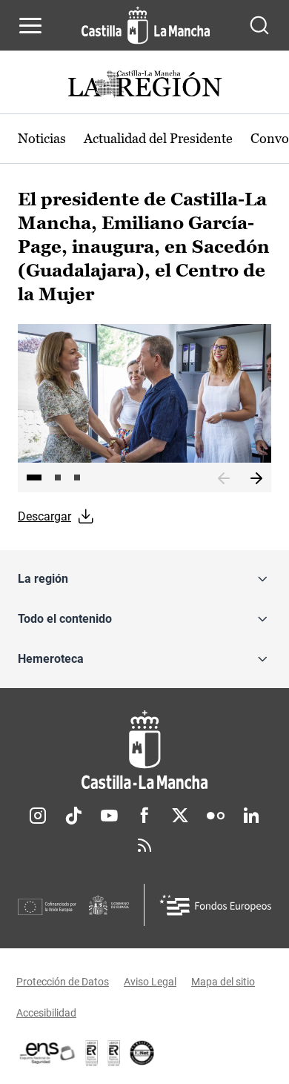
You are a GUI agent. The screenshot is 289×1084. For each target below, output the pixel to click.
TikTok (73, 815)
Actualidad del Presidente (158, 138)
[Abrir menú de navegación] (30, 25)
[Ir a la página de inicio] (146, 25)
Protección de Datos (62, 982)
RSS (144, 845)
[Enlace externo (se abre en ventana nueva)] (114, 1053)
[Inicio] (144, 750)
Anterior (224, 479)
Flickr (215, 815)
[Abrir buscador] (259, 25)
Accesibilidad (46, 1013)
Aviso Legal (150, 982)
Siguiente (256, 479)
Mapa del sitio (223, 982)
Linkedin (251, 815)
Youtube (109, 815)
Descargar (44, 516)
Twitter (180, 815)
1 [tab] (34, 477)
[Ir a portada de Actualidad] (144, 86)
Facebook (144, 815)
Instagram (38, 815)
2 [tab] (58, 477)
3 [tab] (77, 477)
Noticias (42, 138)
